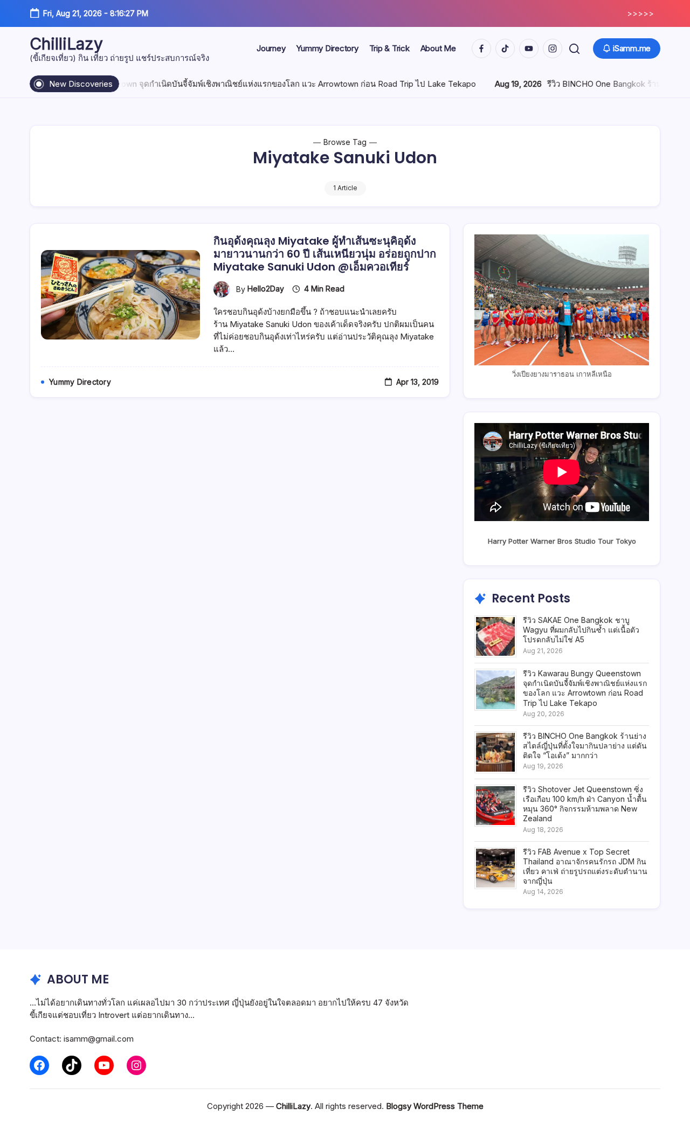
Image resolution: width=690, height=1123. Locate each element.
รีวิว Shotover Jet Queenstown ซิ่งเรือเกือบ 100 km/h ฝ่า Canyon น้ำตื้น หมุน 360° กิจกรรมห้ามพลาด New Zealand (585, 804)
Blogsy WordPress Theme (435, 1106)
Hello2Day (265, 288)
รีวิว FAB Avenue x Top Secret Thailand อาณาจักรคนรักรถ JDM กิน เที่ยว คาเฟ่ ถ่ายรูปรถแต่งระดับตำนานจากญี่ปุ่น (585, 866)
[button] (574, 49)
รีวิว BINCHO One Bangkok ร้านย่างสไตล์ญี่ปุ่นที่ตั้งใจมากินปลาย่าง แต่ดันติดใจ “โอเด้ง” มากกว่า (585, 745)
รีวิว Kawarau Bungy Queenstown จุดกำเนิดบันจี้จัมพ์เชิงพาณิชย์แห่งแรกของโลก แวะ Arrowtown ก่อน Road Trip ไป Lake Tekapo (585, 688)
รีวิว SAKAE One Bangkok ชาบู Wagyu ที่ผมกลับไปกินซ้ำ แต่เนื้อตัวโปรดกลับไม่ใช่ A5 (581, 629)
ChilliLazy (66, 43)
